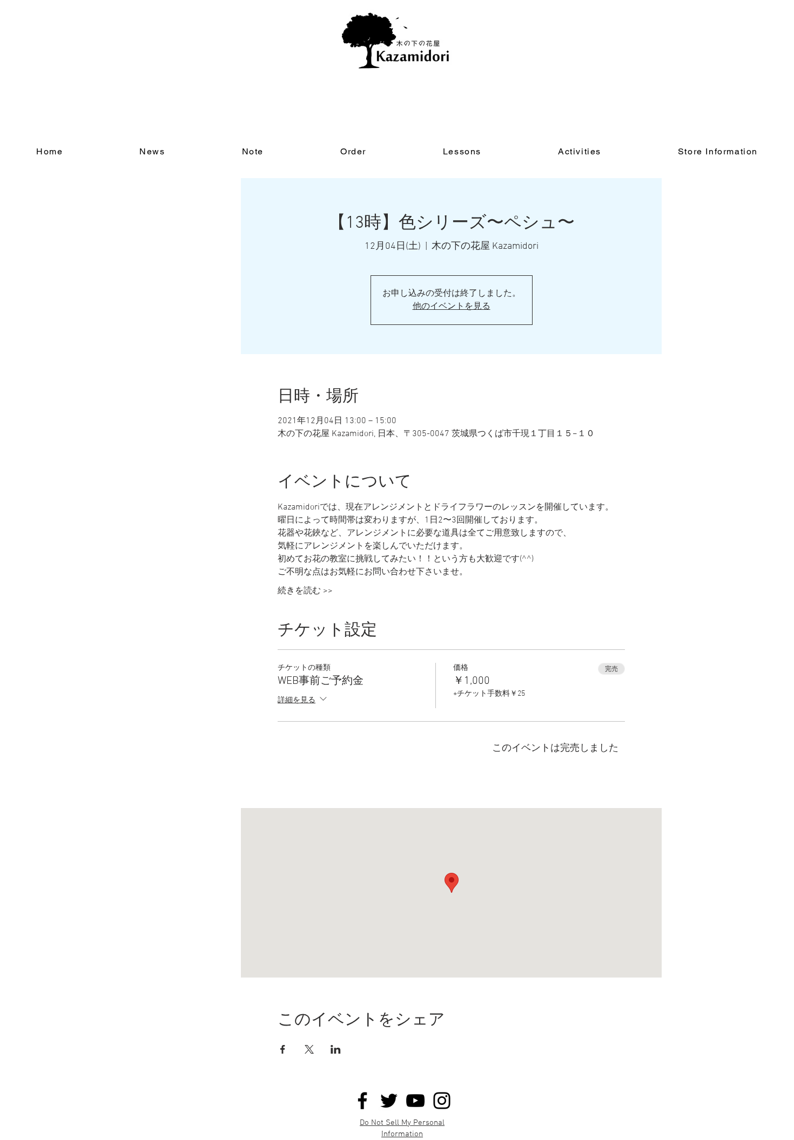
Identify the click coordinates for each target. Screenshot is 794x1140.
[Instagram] (441, 1100)
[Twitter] (389, 1100)
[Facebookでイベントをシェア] (283, 1049)
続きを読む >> (305, 591)
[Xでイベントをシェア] (309, 1049)
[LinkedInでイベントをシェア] (336, 1049)
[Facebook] (362, 1100)
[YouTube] (415, 1100)
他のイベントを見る (451, 306)
